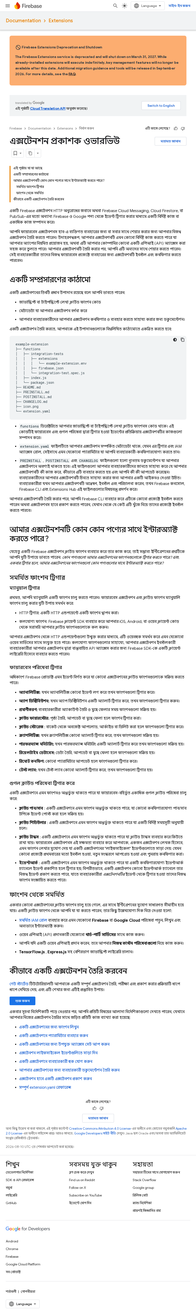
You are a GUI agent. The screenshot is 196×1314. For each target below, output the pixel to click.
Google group (143, 1187)
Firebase (16, 128)
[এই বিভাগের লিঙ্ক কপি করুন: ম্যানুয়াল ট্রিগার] (44, 588)
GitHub (11, 1203)
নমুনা (9, 1187)
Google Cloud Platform (23, 1264)
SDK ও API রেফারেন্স (20, 1180)
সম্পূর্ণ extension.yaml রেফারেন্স (45, 1087)
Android (12, 1241)
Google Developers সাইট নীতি (95, 1133)
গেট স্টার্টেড (19, 984)
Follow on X (77, 1187)
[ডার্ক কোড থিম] (175, 340)
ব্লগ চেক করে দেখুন (81, 1172)
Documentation (23, 21)
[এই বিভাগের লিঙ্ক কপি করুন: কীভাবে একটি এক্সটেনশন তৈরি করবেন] (132, 972)
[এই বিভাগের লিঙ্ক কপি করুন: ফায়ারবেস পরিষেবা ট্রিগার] (66, 668)
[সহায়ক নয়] (182, 128)
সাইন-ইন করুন (179, 6)
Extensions (61, 21)
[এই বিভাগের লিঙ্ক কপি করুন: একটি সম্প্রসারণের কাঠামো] (95, 280)
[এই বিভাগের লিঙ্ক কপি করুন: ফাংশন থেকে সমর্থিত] (69, 895)
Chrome (12, 1249)
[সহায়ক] (175, 128)
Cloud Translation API (47, 108)
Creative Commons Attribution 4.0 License (100, 1129)
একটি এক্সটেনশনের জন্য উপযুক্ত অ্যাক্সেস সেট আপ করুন (64, 1044)
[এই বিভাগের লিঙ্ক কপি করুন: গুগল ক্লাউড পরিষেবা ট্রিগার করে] (79, 783)
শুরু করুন (22, 1001)
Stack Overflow (144, 1180)
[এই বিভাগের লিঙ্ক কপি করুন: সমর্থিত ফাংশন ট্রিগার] (70, 578)
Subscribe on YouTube (85, 1195)
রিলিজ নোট (140, 1195)
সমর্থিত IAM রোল (33, 920)
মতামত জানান (170, 141)
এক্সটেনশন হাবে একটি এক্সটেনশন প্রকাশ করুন (55, 1079)
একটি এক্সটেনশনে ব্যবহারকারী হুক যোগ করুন (55, 1061)
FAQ (72, 74)
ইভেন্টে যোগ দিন (80, 1203)
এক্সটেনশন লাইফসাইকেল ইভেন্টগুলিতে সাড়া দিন (58, 1053)
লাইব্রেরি (11, 1195)
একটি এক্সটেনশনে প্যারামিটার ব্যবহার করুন (53, 1035)
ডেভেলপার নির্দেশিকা (19, 1172)
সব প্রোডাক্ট (13, 1272)
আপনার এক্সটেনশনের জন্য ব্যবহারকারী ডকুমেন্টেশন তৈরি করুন (69, 1070)
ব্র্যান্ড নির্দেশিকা (142, 1203)
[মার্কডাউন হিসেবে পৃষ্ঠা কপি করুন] (30, 153)
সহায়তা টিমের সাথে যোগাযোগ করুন (156, 1172)
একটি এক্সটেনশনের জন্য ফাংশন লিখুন (49, 1027)
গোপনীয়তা (28, 1291)
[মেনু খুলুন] (7, 5)
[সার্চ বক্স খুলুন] (115, 6)
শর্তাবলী (11, 1291)
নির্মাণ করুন (86, 128)
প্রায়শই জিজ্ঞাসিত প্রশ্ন (147, 1210)
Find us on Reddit (82, 1180)
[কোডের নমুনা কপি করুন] (182, 340)
